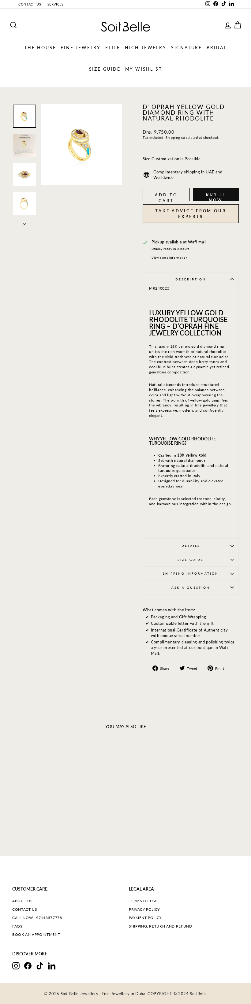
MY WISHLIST (143, 69)
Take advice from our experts (190, 213)
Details (191, 545)
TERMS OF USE (143, 900)
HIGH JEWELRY (146, 47)
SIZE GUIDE (105, 69)
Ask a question (190, 587)
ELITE (112, 47)
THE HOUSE (40, 47)
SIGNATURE (186, 47)
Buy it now (215, 196)
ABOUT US (22, 900)
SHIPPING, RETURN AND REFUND (160, 926)
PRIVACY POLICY (144, 909)
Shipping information (191, 573)
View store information (170, 257)
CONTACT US (29, 4)
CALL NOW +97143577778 (37, 917)
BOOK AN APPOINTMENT (36, 934)
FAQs (17, 926)
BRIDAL (217, 47)
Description (190, 279)
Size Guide (191, 559)
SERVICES (55, 4)
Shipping (173, 137)
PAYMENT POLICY (145, 917)
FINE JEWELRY (81, 47)
